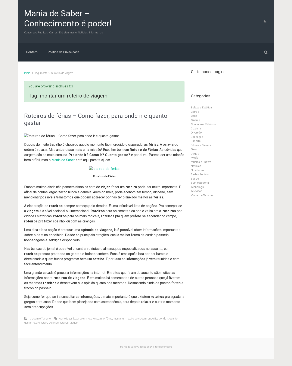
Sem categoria (200, 182)
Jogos (195, 153)
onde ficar (153, 318)
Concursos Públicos (203, 124)
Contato (32, 52)
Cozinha (196, 128)
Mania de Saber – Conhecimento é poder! (68, 18)
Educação (197, 136)
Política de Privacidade (63, 52)
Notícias (196, 166)
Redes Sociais (200, 174)
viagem (74, 322)
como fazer (65, 318)
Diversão (196, 132)
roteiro (36, 322)
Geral (194, 149)
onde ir (164, 318)
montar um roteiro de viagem (130, 318)
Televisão (196, 191)
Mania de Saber (63, 160)
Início (27, 73)
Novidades (197, 170)
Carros (195, 111)
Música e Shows (201, 162)
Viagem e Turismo (40, 318)
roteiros (64, 322)
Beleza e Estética (201, 107)
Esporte (196, 140)
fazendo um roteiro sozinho (89, 318)
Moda (194, 157)
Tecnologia (198, 187)
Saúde (195, 178)
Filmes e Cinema (201, 145)
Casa (194, 115)
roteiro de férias (50, 322)
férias (109, 318)
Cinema (195, 120)
